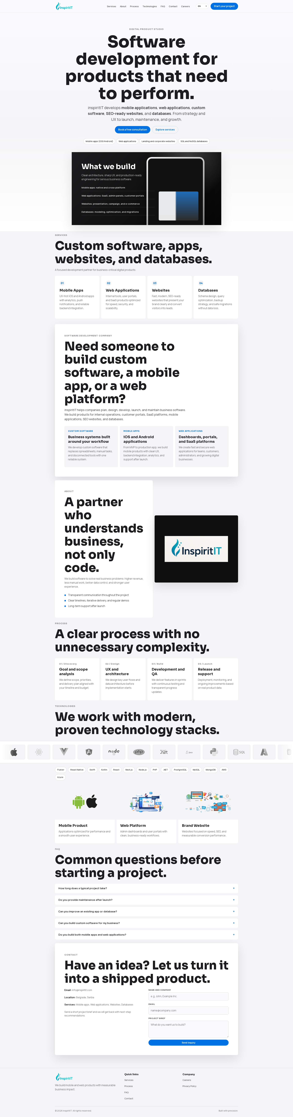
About (123, 6)
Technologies (150, 6)
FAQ (163, 6)
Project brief (156, 1018)
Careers (185, 6)
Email (151, 1004)
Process (134, 6)
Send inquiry (188, 1042)
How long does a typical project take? (82, 888)
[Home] (64, 6)
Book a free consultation (132, 129)
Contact (173, 6)
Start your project (224, 6)
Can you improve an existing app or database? (87, 911)
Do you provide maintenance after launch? (85, 900)
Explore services (165, 129)
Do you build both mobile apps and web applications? (92, 934)
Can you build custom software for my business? (89, 923)
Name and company (159, 990)
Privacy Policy (189, 1086)
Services (111, 6)
